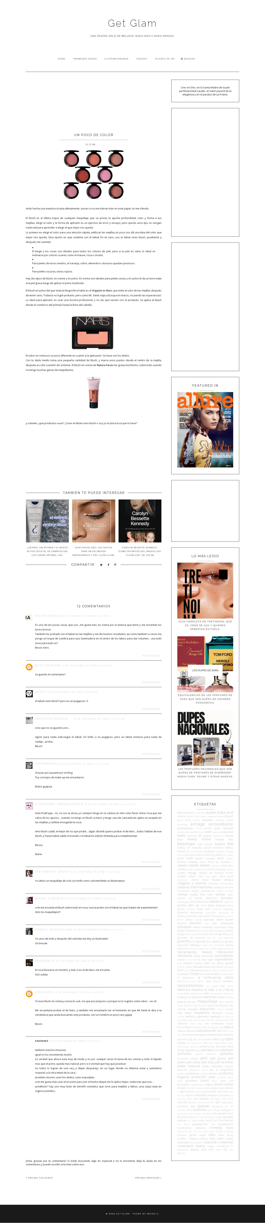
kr (211, 970)
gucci (193, 941)
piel (204, 1058)
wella (204, 1149)
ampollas (207, 820)
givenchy (183, 941)
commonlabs (226, 883)
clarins (195, 879)
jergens (188, 967)
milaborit (182, 1023)
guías (216, 941)
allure (180, 820)
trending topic (221, 1127)
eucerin (181, 923)
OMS (205, 1043)
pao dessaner (218, 1046)
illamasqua (207, 955)
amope (196, 820)
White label (215, 1149)
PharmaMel (183, 1058)
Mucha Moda (46, 615)
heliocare (193, 948)
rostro (206, 1088)
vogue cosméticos (218, 1146)
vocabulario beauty (191, 1146)
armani (207, 828)
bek (200, 844)
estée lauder (225, 919)
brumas (193, 862)
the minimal (201, 1117)
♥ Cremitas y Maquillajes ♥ (59, 803)
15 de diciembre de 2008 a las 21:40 (95, 872)
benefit (207, 847)
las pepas (212, 986)
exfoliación (226, 923)
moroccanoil (184, 1027)
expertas (207, 927)
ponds (204, 1070)
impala (181, 959)
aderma (181, 816)
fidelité (229, 930)
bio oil (189, 851)
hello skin (204, 948)
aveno (201, 832)
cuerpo (220, 894)
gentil (230, 934)
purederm (191, 1080)
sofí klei (210, 1102)
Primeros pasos (85, 59)
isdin (207, 963)
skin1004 (182, 1102)
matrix (220, 1009)
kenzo (207, 966)
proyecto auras (225, 1077)
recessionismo (197, 1084)
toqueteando (200, 1124)
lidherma (183, 990)
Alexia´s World (49, 898)
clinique (228, 879)
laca (208, 981)
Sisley (230, 1098)
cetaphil (181, 876)
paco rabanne (191, 1046)
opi (217, 1042)
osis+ (230, 1043)
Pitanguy (229, 1066)
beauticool (218, 835)
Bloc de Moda (48, 665)
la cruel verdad (209, 974)
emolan (229, 916)
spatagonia (217, 1106)
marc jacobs (226, 1001)
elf (232, 912)
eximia (197, 927)
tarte (209, 1110)
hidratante (184, 956)
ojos (229, 1038)
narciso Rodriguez (209, 1027)
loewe (180, 993)
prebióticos (192, 1073)
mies (231, 1020)
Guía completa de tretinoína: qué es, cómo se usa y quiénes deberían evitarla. (205, 625)
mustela (196, 1027)
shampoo (212, 1095)
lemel (230, 986)
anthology (182, 824)
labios (229, 977)
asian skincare (223, 828)
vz (232, 1146)
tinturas (181, 1120)
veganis (194, 1138)
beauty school (199, 839)
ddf (190, 898)
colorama (213, 883)
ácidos (221, 812)
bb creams (204, 835)
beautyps (186, 843)
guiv (222, 941)
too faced (183, 1124)
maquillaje (207, 1001)
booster (210, 858)
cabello (182, 865)
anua (198, 828)
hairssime (182, 945)
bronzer (182, 862)
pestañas (226, 1053)
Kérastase (228, 967)
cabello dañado (199, 865)
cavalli (190, 869)
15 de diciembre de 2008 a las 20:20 (110, 804)
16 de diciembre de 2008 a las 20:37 (77, 961)
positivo (181, 1073)
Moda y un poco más (54, 929)
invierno (188, 963)
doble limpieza (217, 905)
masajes (193, 1009)
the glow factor (185, 1116)
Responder (151, 656)
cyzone (181, 898)
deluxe (198, 898)
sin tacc (215, 1098)
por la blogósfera (221, 1069)
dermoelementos (200, 901)
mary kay (213, 1005)
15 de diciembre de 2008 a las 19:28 (83, 764)
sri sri (229, 1106)
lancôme (228, 981)
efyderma (182, 912)
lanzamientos (190, 985)
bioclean (198, 851)
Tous (213, 1124)
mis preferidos (214, 1023)
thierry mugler (215, 1117)
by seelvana (223, 861)
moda (230, 1023)
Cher (200, 876)
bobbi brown (194, 858)
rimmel (181, 1088)
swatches (199, 1110)
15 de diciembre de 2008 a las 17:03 (99, 719)
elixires (181, 916)
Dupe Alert (203, 909)
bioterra (181, 855)
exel (214, 923)
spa (193, 1106)
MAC (207, 993)
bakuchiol (227, 832)
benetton (218, 847)
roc (193, 1088)
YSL (225, 1149)
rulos (221, 1088)
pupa (180, 1080)
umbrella (228, 1131)
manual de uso (186, 1001)
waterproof (182, 1149)
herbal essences (217, 948)
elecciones (197, 912)
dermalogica (183, 901)
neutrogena (200, 1034)
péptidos (227, 1050)
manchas (210, 997)
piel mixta (193, 1062)
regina (209, 1084)
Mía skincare (208, 1020)
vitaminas (226, 1142)
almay (188, 820)
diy (197, 905)
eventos (195, 923)
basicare (192, 835)
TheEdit (141, 59)
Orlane (223, 1043)
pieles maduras (188, 1066)
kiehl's (181, 970)
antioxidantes (185, 828)
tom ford (218, 1120)
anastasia (219, 820)
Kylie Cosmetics (220, 970)
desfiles (182, 905)
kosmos (205, 970)
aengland (212, 816)
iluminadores (224, 956)
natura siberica (186, 1031)
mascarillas (207, 1009)
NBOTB (221, 1030)
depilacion (211, 898)
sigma (189, 1098)
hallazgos (195, 945)
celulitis (181, 872)
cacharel (215, 865)
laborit (200, 981)
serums (200, 1095)
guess (209, 941)
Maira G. (153, 1214)
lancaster (216, 981)
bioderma (209, 851)
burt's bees (207, 861)
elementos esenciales (217, 912)
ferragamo (220, 930)
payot (197, 1050)
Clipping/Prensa (117, 59)
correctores (208, 891)
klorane (195, 970)
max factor (184, 1013)
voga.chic (44, 992)
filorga (180, 934)
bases (181, 835)
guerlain (201, 941)
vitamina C (211, 1142)
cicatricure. (182, 880)
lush (186, 993)
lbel (223, 986)
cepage (192, 872)
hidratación (225, 952)
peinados (207, 1050)
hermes (229, 948)
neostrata (187, 1034)
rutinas (229, 1088)
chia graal (211, 876)
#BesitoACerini (185, 812)
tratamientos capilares (191, 1127)
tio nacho (193, 1120)
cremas (182, 894)
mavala (229, 1009)
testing (225, 1109)
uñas (212, 1135)
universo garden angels (191, 1135)
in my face (200, 959)
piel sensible (224, 1062)
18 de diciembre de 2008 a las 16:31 (80, 992)
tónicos (229, 1120)
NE (227, 1031)
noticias (201, 1039)
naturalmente (206, 1031)
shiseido (224, 1095)
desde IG (216, 901)
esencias (209, 919)
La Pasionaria (226, 974)
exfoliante (184, 927)
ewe (207, 923)
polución (182, 1069)
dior (191, 905)
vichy (212, 1138)
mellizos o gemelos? (197, 1016)
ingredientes (224, 959)
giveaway (229, 937)
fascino (199, 930)
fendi (206, 930)
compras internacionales (195, 887)
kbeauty (198, 966)
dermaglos (227, 898)
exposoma (220, 927)
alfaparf (228, 816)
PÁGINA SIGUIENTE (40, 1178)
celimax (229, 869)
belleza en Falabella (189, 847)
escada (198, 919)
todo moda (205, 1120)
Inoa (179, 963)
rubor (214, 1088)
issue (213, 963)
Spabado (203, 1106)
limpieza (197, 990)
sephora (189, 1095)
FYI (216, 934)
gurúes (229, 941)
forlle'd (195, 934)
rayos (223, 1080)
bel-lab (208, 844)
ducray (181, 909)
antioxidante (220, 824)
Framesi (203, 934)
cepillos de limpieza (211, 872)
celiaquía (220, 869)
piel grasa (218, 1058)
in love (189, 959)
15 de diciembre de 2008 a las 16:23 (87, 665)
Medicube (217, 1012)
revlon (228, 1084)
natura (228, 1027)
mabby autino (196, 993)
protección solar (203, 1077)
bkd (209, 854)
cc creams (209, 869)
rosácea (199, 1088)
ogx (222, 1039)
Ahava (220, 816)
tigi (224, 1116)
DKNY (203, 905)
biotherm (191, 854)
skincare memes (197, 1102)
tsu (190, 1131)
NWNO (216, 1039)
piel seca (207, 1062)
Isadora (198, 963)
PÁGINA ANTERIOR (147, 1178)
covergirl (229, 891)
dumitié (191, 909)
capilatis (182, 869)
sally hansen (186, 1091)
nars (221, 1027)
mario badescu (184, 1005)
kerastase (217, 966)
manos (221, 997)
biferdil (181, 851)
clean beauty (211, 879)
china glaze (226, 876)
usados (181, 1138)
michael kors (221, 1020)
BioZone (201, 854)
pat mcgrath (187, 1050)
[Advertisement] (94, 101)
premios (205, 1073)
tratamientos (225, 1124)
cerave (229, 872)
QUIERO (204, 1080)
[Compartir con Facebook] (108, 565)
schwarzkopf (209, 1091)
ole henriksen (194, 1043)
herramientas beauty (194, 952)
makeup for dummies (190, 997)
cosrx (220, 890)
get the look (215, 937)
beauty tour (224, 839)
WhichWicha (46, 763)
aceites (211, 812)
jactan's (180, 967)
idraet (197, 955)
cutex (230, 894)
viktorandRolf (196, 1142)
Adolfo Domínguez (196, 816)
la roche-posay (209, 977)
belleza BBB (224, 844)
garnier (222, 934)
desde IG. (228, 901)
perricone (211, 1054)
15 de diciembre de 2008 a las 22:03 (90, 898)
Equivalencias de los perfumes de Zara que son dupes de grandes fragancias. (205, 699)
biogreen (220, 851)
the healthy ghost (51, 871)
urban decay (225, 1135)
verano (203, 1138)
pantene (205, 1046)
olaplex (181, 1042)
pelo (217, 1050)
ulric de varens (201, 1131)
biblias (229, 847)
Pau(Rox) (43, 960)
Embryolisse (218, 916)
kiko (188, 970)
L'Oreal (194, 974)
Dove (230, 905)
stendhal (181, 1110)
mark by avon (200, 1005)
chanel (192, 876)
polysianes (194, 1070)
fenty (211, 930)
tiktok (230, 1117)
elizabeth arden (195, 916)
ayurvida (217, 832)
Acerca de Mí (165, 59)
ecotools (228, 909)
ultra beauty (216, 1131)
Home (62, 59)
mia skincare (195, 1020)
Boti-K (220, 858)
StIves (189, 1110)
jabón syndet (225, 963)
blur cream (227, 855)
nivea (226, 1034)
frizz (211, 934)
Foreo (188, 934)
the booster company (201, 1113)
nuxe (208, 1039)
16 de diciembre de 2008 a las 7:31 (98, 929)
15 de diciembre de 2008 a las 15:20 (84, 616)
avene (194, 832)
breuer (230, 858)
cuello (210, 894)
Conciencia (183, 890)
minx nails (196, 1023)
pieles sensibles (212, 1066)
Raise (214, 1080)
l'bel (231, 970)
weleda (194, 1149)
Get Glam (132, 23)
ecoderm (216, 909)
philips (194, 1058)
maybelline (202, 1012)
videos (221, 1138)
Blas (214, 855)
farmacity (190, 930)
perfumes (184, 1053)
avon (208, 832)
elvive (207, 916)
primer (214, 1073)
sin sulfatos (201, 1098)
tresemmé (182, 1131)
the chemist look (223, 1113)
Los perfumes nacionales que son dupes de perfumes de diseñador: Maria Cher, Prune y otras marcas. (205, 773)
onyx (211, 1043)
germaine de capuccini (191, 937)
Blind (219, 854)
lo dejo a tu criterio (218, 990)
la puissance (185, 977)
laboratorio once (186, 981)
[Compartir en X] (101, 565)
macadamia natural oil (221, 993)
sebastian (222, 1091)
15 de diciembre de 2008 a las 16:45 (72, 692)
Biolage (229, 851)
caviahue (198, 869)
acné (230, 812)
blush (180, 858)
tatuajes (217, 1110)
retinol (218, 1084)
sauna (198, 1091)
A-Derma (201, 813)
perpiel (199, 1054)
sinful (223, 1098)
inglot (211, 959)
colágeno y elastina (191, 883)
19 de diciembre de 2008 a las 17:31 (75, 1041)
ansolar (229, 820)
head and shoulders (213, 945)
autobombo (183, 832)
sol (218, 1102)
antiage (197, 824)
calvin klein (227, 865)
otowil (180, 1046)
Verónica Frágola (51, 718)
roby (188, 1088)
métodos (215, 1016)
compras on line (223, 887)
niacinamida (215, 1034)
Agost (40, 691)
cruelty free (197, 894)
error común (185, 919)
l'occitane (182, 974)
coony (195, 891)
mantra (229, 997)
